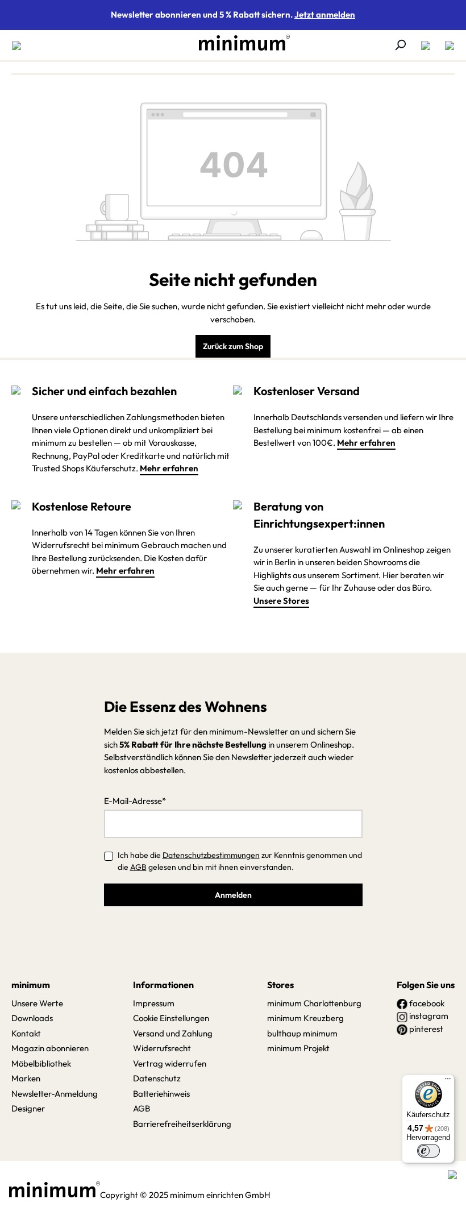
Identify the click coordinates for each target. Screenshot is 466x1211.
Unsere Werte (37, 1003)
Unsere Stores (281, 600)
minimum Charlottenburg (314, 1003)
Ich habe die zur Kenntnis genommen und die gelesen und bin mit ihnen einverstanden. (240, 861)
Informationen (163, 984)
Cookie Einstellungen (171, 1018)
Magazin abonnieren (50, 1048)
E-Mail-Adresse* (135, 800)
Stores (280, 984)
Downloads (32, 1018)
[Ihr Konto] (426, 45)
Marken (25, 1078)
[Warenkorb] (446, 45)
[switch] (428, 1151)
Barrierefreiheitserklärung (182, 1123)
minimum (30, 984)
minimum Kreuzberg (305, 1018)
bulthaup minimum (302, 1033)
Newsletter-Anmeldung (54, 1093)
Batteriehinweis (161, 1093)
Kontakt (26, 1033)
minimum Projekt (298, 1048)
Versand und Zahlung (173, 1033)
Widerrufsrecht (162, 1048)
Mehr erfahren (169, 468)
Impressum (153, 1003)
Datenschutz (157, 1078)
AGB (138, 867)
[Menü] (19, 45)
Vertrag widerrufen (169, 1063)
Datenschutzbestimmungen (211, 855)
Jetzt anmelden (324, 14)
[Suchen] (400, 45)
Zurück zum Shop (233, 346)
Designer (28, 1108)
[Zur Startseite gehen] (239, 43)
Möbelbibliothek (41, 1063)
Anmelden (233, 895)
